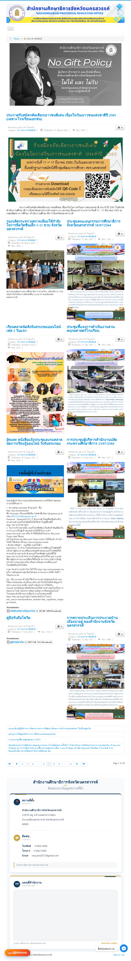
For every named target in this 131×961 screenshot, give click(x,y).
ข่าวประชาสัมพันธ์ (26, 130)
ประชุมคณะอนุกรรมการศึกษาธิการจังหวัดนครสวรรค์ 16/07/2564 (93, 223)
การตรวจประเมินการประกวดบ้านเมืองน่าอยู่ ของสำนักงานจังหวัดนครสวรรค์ (92, 621)
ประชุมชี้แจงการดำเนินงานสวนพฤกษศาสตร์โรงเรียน (91, 329)
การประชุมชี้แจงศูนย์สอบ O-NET (24, 739)
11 (71, 764)
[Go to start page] (9, 764)
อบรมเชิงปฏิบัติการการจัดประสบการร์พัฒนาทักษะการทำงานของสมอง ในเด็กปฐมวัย (49, 728)
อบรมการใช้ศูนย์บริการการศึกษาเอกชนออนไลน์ (31, 734)
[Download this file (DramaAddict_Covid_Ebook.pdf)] (8, 642)
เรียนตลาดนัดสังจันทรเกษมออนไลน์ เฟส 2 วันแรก (33, 329)
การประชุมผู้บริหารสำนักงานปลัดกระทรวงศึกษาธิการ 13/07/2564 (92, 441)
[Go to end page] (84, 764)
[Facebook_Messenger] (124, 953)
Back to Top (119, 955)
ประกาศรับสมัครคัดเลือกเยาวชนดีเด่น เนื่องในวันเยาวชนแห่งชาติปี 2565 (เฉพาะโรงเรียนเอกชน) (61, 117)
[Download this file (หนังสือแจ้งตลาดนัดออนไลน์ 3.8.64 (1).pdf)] (8, 611)
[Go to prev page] (16, 764)
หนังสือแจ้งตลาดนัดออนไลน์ (22, 611)
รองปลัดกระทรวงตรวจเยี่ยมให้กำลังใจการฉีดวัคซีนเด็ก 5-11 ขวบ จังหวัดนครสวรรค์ (34, 225)
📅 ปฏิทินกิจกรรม (17, 952)
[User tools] (120, 127)
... (38, 764)
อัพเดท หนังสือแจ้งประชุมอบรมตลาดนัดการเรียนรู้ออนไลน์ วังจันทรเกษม (34, 441)
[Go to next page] (77, 764)
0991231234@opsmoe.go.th (23, 516)
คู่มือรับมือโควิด (18, 618)
